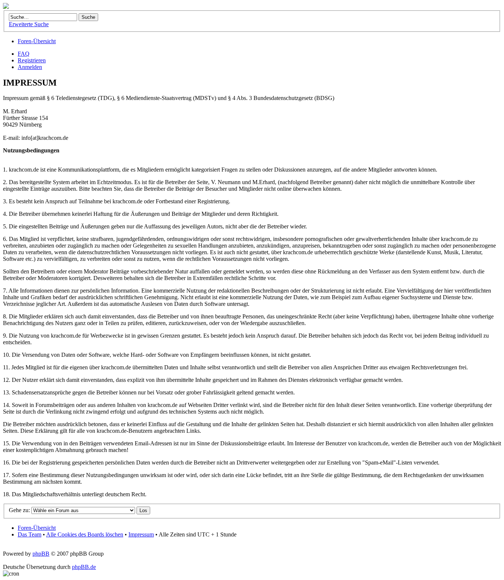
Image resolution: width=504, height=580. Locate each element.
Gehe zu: (19, 510)
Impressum (141, 534)
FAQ (24, 54)
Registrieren (32, 60)
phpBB (40, 553)
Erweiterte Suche (29, 24)
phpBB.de (84, 567)
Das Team (29, 534)
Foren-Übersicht (37, 41)
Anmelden (30, 67)
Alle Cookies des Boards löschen (84, 534)
